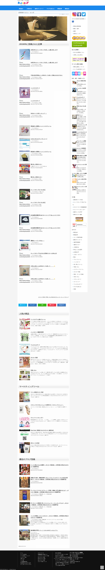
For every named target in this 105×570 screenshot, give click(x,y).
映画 (74, 289)
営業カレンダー (77, 33)
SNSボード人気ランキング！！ (39, 113)
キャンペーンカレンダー (37, 417)
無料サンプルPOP (77, 212)
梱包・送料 (76, 28)
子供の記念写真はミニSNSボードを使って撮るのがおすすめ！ (47, 75)
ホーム (21, 552)
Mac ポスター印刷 (41, 560)
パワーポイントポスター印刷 (43, 555)
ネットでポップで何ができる (79, 203)
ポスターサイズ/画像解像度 (80, 207)
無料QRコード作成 (78, 199)
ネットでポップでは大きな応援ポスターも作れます (44, 253)
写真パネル (33, 370)
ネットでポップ (73, 553)
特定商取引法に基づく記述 (25, 562)
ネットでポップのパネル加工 (38, 189)
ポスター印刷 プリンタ (42, 561)
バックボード (76, 262)
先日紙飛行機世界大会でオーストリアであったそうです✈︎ (45, 215)
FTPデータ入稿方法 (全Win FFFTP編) (62, 557)
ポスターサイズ (41, 552)
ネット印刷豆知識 (77, 237)
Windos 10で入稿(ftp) (59, 555)
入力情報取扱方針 (23, 561)
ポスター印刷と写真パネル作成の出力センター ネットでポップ (53, 297)
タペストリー (76, 281)
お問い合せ (22, 558)
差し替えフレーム (77, 264)
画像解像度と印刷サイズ (42, 554)
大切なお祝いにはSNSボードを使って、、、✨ (43, 266)
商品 (74, 257)
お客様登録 (21, 12)
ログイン (26, 12)
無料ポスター (76, 244)
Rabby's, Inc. (6, 569)
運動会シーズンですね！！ (37, 240)
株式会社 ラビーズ (79, 553)
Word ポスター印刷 (41, 558)
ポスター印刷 (34, 357)
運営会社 (75, 232)
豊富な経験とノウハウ (78, 66)
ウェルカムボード (35, 344)
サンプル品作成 (23, 554)
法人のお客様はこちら (78, 52)
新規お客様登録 (77, 26)
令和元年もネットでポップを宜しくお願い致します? (44, 49)
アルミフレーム (77, 259)
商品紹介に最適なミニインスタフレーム (41, 126)
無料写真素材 (76, 242)
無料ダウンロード (77, 239)
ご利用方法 (76, 247)
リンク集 (22, 560)
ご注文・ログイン (77, 254)
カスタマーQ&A (23, 557)
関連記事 (75, 234)
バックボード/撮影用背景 (37, 332)
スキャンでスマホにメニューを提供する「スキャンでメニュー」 (47, 404)
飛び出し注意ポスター (36, 164)
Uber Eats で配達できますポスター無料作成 (42, 430)
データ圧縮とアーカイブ (25, 555)
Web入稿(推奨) (58, 552)
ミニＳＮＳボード (35, 88)
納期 (74, 31)
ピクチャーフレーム (78, 269)
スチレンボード (77, 279)
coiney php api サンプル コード (39, 138)
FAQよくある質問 (77, 249)
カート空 (32, 12)
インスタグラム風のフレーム (38, 319)
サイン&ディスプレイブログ (25, 564)
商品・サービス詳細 (78, 274)
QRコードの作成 (35, 443)
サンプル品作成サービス (79, 69)
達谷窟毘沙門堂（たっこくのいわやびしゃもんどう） (44, 530)
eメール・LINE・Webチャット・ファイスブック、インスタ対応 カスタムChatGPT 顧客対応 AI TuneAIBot (62, 561)
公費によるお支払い (78, 54)
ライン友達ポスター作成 (37, 392)
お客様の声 (76, 252)
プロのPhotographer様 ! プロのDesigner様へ (79, 44)
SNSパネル (76, 276)
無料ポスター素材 (77, 214)
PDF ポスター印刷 (41, 557)
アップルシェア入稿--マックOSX (61, 554)
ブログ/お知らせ (77, 286)
